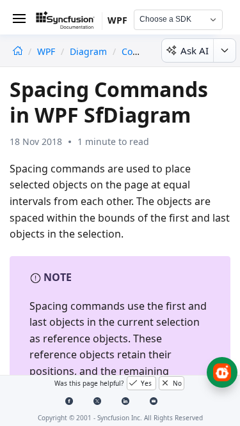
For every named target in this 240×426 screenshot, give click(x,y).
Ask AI (194, 50)
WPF (47, 51)
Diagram (88, 51)
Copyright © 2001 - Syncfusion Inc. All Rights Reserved (120, 417)
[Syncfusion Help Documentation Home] (69, 22)
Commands (146, 51)
